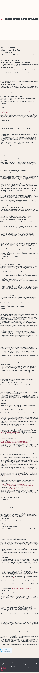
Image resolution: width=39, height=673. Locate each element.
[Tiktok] (5, 667)
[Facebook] (1, 667)
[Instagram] (3, 667)
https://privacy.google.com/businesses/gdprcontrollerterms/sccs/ (11, 577)
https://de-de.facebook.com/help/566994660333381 (25, 484)
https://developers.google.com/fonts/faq (26, 531)
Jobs (33, 20)
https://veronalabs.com (19, 501)
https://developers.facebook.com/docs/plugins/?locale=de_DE (10, 409)
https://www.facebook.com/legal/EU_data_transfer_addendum (13, 440)
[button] (2, 670)
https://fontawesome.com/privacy (6, 553)
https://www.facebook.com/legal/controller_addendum (9, 431)
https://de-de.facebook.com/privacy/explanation (26, 418)
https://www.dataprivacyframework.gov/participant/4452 (21, 447)
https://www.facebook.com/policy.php (21, 441)
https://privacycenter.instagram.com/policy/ (7, 484)
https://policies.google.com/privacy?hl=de (19, 532)
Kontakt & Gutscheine (27, 20)
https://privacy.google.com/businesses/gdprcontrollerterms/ (13, 576)
